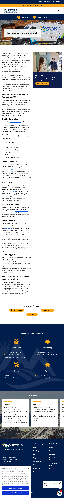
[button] (26, 430)
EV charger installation (22, 211)
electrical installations (15, 122)
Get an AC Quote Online (36, 5)
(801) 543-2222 (25, 17)
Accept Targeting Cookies (15, 488)
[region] (15, 482)
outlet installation (11, 191)
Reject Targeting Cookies (15, 492)
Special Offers (47, 1)
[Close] (28, 468)
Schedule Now (42, 17)
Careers (40, 1)
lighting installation (9, 170)
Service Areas (56, 1)
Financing (32, 314)
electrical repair (8, 228)
